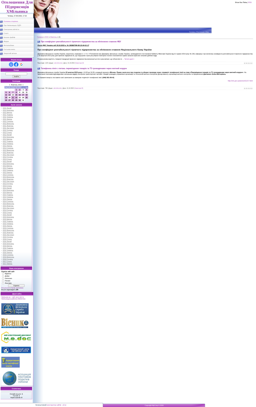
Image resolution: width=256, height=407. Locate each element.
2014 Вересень (8, 204)
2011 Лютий (7, 108)
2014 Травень (8, 195)
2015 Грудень (8, 237)
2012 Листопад (8, 155)
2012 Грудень (8, 157)
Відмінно (8, 273)
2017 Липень (7, 264)
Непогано (8, 278)
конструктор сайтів (54, 405)
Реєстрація (200, 32)
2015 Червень (8, 224)
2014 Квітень (7, 192)
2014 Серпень (8, 201)
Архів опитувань (17, 288)
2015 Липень (7, 226)
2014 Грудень (8, 210)
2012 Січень (7, 132)
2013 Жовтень (8, 179)
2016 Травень (8, 248)
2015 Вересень (8, 230)
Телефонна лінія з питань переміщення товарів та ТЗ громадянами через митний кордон (84, 68)
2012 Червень (8, 144)
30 (20, 100)
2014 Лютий (7, 188)
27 (9, 100)
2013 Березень (8, 164)
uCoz (64, 405)
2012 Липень (7, 146)
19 (6, 97)
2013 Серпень (8, 175)
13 (9, 95)
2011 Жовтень (8, 126)
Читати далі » (129, 59)
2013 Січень (7, 159)
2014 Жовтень (8, 206)
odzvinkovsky (58, 63)
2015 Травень (8, 221)
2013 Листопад (8, 181)
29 (16, 100)
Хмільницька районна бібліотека (13, 299)
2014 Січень (7, 186)
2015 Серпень (8, 228)
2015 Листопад (8, 235)
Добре (7, 276)
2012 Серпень (8, 148)
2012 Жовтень (8, 152)
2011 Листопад (8, 128)
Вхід (207, 32)
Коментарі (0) (80, 63)
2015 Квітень (7, 219)
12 (6, 95)
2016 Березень (8, 244)
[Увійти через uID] (11, 64)
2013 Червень (8, 170)
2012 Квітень (7, 139)
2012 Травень (8, 141)
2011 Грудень (8, 130)
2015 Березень (8, 217)
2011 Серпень (8, 121)
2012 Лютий (7, 135)
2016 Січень (7, 239)
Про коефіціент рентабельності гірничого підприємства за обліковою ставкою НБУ (81, 41)
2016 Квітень (7, 246)
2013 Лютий (7, 161)
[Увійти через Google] (21, 64)
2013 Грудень (8, 184)
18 (26, 95)
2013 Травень (8, 168)
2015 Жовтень (8, 232)
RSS (250, 2)
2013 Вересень (8, 177)
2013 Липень (7, 172)
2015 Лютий (7, 215)
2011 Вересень (8, 124)
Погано (7, 281)
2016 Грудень (8, 259)
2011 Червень (8, 117)
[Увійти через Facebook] (16, 64)
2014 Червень (8, 197)
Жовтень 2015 (16, 85)
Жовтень (53, 37)
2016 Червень (8, 250)
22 (16, 97)
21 (13, 97)
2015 (46, 37)
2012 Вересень (8, 150)
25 (26, 97)
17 (23, 95)
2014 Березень (8, 190)
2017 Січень (7, 261)
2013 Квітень (7, 166)
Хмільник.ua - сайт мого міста (12, 297)
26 (6, 100)
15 (16, 95)
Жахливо (8, 283)
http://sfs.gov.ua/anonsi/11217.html (240, 81)
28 (13, 100)
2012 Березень (8, 137)
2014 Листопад (8, 208)
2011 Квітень (7, 112)
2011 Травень (8, 115)
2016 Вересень (8, 257)
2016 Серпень (8, 255)
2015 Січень (7, 212)
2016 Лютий (7, 241)
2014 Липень (7, 199)
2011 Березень (8, 110)
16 (20, 95)
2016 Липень (7, 252)
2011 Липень (7, 119)
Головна (192, 32)
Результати (5, 288)
